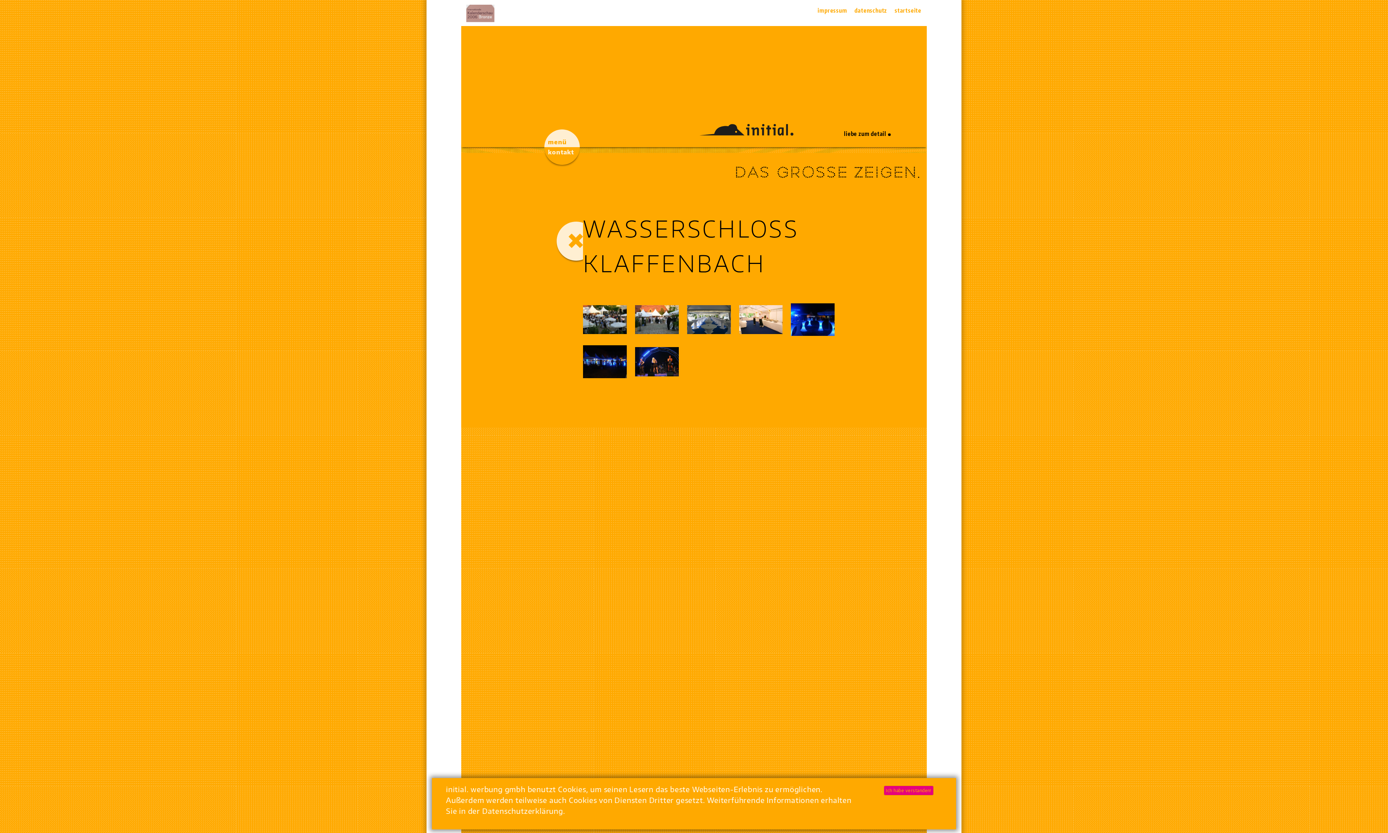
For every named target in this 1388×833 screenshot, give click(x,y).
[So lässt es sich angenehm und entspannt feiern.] (605, 361)
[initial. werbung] (746, 132)
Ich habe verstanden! (908, 790)
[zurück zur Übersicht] (576, 241)
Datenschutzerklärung (522, 810)
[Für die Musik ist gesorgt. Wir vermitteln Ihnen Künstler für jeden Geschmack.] (657, 361)
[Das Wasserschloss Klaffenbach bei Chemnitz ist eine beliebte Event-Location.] (657, 319)
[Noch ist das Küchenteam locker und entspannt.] (761, 319)
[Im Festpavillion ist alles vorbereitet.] (709, 319)
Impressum (832, 10)
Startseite (908, 10)
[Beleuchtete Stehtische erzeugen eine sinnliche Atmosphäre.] (813, 319)
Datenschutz (870, 10)
